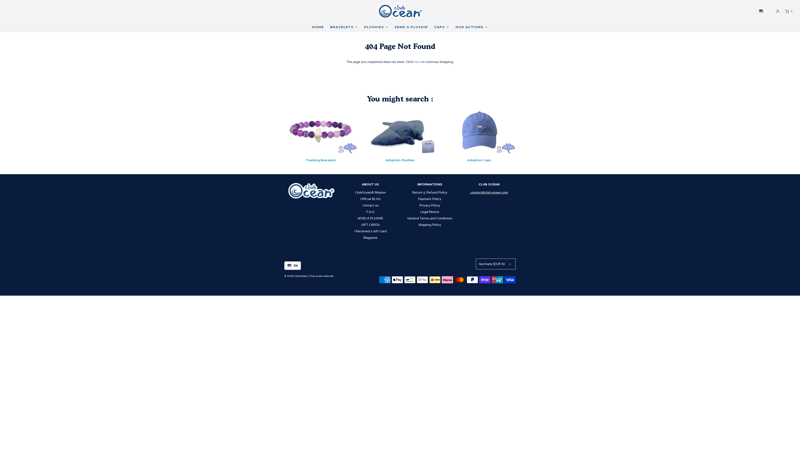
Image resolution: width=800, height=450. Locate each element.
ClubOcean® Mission (370, 192)
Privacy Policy (429, 205)
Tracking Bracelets (321, 160)
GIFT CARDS (370, 225)
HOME (318, 27)
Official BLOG (370, 199)
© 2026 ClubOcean (296, 276)
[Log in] (777, 11)
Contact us (370, 205)
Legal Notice (429, 212)
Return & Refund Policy (429, 192)
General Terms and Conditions (429, 218)
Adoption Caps (479, 160)
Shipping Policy (429, 225)
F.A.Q (370, 212)
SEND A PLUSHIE (370, 218)
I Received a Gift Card (370, 231)
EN (767, 11)
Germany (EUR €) (492, 264)
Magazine (370, 238)
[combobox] (764, 11)
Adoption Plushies (400, 160)
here (417, 62)
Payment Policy (429, 199)
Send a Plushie (411, 27)
